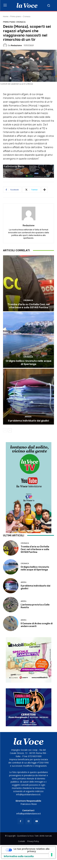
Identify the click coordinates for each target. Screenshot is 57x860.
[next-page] (10, 430)
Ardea (28, 417)
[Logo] (27, 5)
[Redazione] (5, 45)
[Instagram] (28, 821)
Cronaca (26, 16)
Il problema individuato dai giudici (28, 420)
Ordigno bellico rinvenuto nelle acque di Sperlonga (28, 362)
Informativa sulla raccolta (19, 856)
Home (5, 16)
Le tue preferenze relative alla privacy (31, 850)
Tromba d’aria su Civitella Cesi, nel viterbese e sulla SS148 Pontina (28, 306)
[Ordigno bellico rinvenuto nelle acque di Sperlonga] (28, 340)
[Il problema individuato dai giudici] (28, 397)
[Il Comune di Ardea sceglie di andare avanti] (10, 623)
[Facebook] (20, 821)
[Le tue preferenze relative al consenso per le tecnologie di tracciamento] (52, 855)
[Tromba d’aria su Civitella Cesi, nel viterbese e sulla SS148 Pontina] (28, 283)
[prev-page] (5, 430)
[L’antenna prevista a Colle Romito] (10, 604)
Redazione (16, 45)
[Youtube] (37, 821)
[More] (44, 190)
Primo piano (15, 16)
